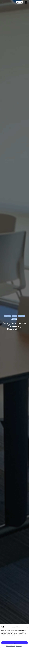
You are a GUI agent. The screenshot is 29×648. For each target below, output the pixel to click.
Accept (14, 642)
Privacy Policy (19, 646)
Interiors (14, 316)
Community (7, 316)
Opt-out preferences (10, 646)
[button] (27, 627)
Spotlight (14, 319)
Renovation (21, 316)
